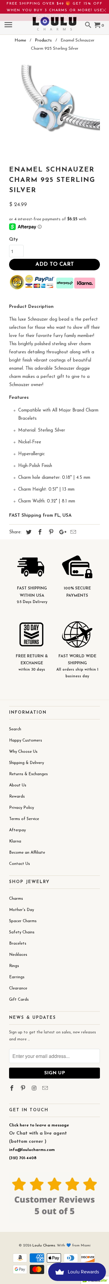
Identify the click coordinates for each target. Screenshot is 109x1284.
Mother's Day (21, 910)
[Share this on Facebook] (39, 532)
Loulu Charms (43, 1245)
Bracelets (17, 943)
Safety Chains (22, 932)
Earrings (17, 977)
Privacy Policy (21, 808)
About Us (17, 785)
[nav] (9, 26)
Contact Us (19, 864)
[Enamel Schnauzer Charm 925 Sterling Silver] (54, 110)
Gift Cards (19, 1000)
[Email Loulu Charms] (45, 1089)
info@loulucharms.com (32, 1150)
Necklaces (18, 955)
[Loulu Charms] (54, 20)
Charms (16, 899)
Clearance (18, 988)
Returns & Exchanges (28, 774)
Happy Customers (25, 740)
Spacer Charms (23, 921)
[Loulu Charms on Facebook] (12, 1089)
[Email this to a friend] (72, 532)
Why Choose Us (23, 752)
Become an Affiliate (27, 853)
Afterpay (17, 830)
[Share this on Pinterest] (50, 532)
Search (15, 729)
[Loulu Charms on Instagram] (34, 1089)
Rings (14, 966)
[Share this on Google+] (61, 532)
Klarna (15, 841)
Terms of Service (24, 819)
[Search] (88, 26)
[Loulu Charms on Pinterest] (23, 1089)
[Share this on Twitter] (28, 532)
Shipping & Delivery (26, 763)
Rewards (17, 797)
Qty (13, 239)
